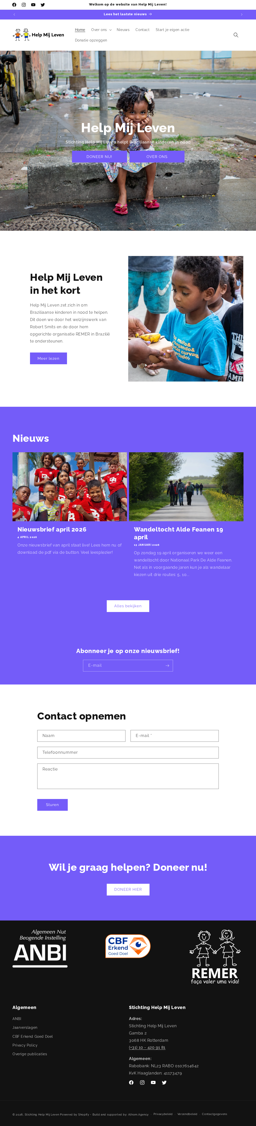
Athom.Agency (138, 1114)
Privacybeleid (163, 1114)
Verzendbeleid (188, 1114)
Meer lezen (49, 358)
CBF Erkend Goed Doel (32, 1036)
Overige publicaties (29, 1054)
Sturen (52, 804)
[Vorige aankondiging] (14, 14)
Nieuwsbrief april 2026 (52, 529)
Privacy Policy (25, 1045)
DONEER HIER (128, 889)
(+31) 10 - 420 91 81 (147, 1047)
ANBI (16, 1019)
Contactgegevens (214, 1114)
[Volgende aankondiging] (241, 14)
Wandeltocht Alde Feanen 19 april (178, 533)
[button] (101, 29)
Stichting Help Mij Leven (42, 1114)
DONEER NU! (99, 156)
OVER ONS (156, 156)
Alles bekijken (128, 606)
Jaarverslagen (25, 1028)
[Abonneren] (167, 666)
